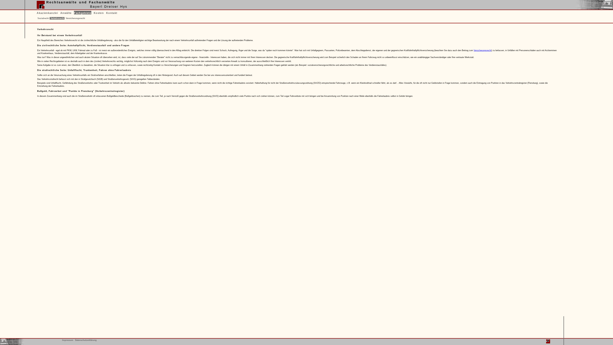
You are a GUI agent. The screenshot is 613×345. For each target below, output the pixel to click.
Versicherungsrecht (482, 50)
